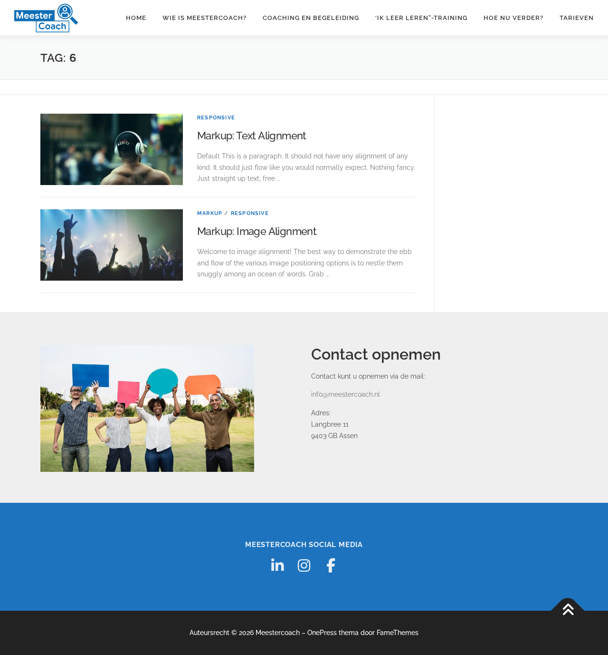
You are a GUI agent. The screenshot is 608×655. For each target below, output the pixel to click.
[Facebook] (330, 565)
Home (136, 17)
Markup (209, 213)
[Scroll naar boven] (568, 610)
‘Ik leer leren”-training (421, 17)
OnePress (322, 632)
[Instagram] (304, 565)
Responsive (216, 118)
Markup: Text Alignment (251, 135)
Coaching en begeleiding (311, 17)
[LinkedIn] (277, 565)
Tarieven (577, 17)
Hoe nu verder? (513, 17)
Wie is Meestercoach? (204, 17)
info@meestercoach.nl (345, 394)
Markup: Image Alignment (256, 231)
